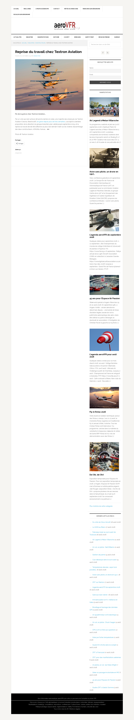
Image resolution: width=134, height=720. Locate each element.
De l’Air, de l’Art (97, 475)
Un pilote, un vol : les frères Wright (104, 665)
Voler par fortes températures (103, 637)
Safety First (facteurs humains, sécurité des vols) (83, 706)
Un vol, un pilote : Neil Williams (103, 547)
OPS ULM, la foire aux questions (103, 630)
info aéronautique (51, 702)
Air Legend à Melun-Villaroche (104, 120)
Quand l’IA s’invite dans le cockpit (104, 645)
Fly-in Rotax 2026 (98, 412)
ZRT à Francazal (98, 652)
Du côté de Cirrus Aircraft (101, 522)
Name (91, 68)
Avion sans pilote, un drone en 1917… (105, 575)
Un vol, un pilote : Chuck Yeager (103, 622)
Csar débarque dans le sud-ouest (104, 560)
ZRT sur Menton (98, 582)
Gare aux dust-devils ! (100, 595)
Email (91, 74)
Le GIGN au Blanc (98, 527)
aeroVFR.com (62, 698)
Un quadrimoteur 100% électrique (104, 615)
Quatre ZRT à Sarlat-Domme (103, 687)
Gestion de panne (98, 555)
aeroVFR (67, 25)
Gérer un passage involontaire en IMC (105, 672)
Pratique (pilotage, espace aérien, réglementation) (51, 706)
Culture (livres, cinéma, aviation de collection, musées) (88, 704)
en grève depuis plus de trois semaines (51, 122)
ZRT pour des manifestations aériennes (106, 657)
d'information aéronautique (48, 698)
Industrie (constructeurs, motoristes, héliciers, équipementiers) (84, 702)
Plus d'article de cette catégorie (101, 506)
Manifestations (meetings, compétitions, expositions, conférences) (49, 704)
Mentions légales (74, 709)
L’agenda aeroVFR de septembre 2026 (106, 587)
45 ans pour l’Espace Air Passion (105, 298)
